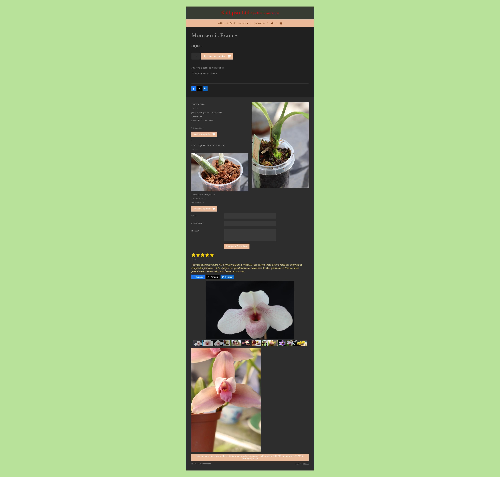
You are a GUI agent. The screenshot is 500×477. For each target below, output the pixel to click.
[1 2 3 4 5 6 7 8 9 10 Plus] (195, 56)
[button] (306, 283)
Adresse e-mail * (197, 223)
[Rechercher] (272, 23)
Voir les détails (196, 128)
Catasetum (198, 104)
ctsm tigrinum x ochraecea (208, 145)
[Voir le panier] (281, 23)
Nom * (193, 215)
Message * (195, 231)
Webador (306, 464)
